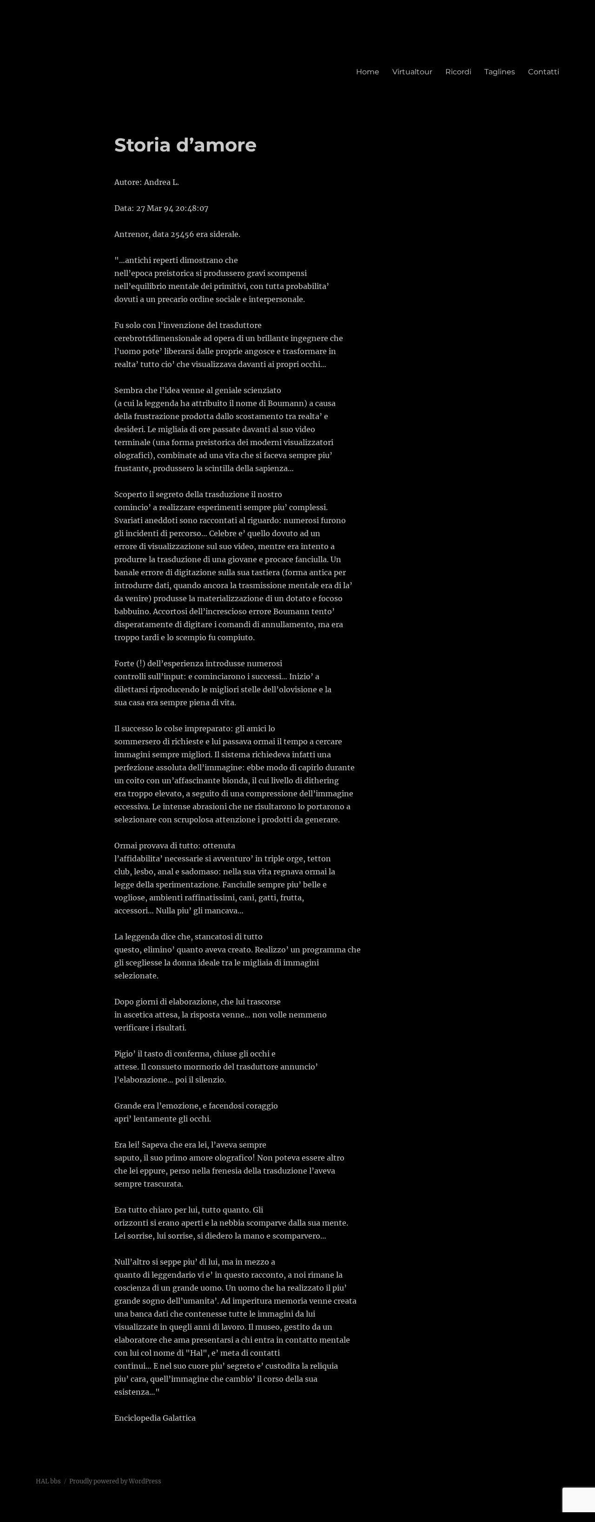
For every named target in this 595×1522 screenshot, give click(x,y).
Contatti (543, 71)
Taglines (499, 71)
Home (367, 71)
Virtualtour (412, 71)
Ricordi (458, 71)
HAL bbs (48, 1481)
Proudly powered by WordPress (115, 1481)
